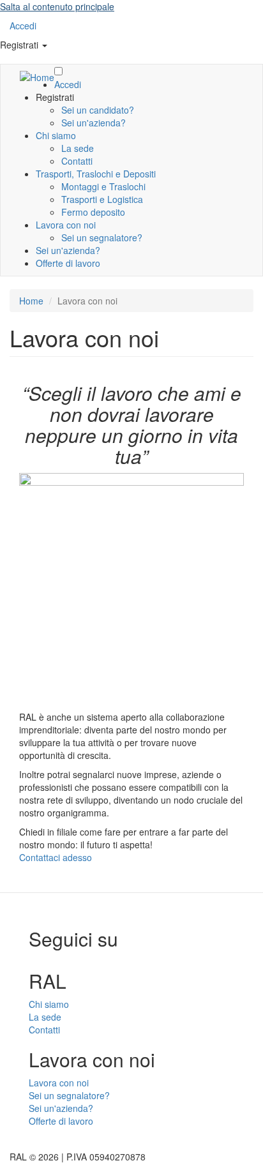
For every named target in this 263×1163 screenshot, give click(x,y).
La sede (77, 148)
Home (31, 300)
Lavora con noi (66, 224)
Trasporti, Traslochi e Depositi (96, 173)
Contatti (77, 160)
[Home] (37, 77)
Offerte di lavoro (68, 263)
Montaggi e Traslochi (103, 186)
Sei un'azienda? (93, 122)
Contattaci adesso (55, 857)
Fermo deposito (93, 212)
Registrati (20, 44)
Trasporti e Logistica (102, 199)
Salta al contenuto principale (57, 6)
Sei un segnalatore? (101, 237)
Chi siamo (56, 135)
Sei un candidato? (97, 109)
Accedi (23, 25)
